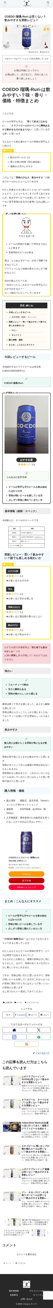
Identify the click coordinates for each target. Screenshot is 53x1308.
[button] (45, 1015)
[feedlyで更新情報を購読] (39, 1037)
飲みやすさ (17, 335)
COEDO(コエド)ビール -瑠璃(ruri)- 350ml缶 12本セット (25, 859)
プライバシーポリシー (39, 1291)
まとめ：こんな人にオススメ (21, 345)
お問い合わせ (27, 1299)
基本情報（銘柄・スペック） (24, 317)
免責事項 (14, 1295)
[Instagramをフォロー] (14, 1037)
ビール (19, 1002)
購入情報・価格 (16, 340)
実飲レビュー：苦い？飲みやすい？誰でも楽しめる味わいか (27, 324)
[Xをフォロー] (39, 1030)
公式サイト (38, 537)
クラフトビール (33, 1002)
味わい (15, 330)
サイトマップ (39, 1295)
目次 (22, 305)
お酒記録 (8, 1002)
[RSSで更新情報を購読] (27, 1044)
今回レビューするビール (20, 312)
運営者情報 (14, 1291)
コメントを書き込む (26, 1254)
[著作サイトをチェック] (14, 1030)
